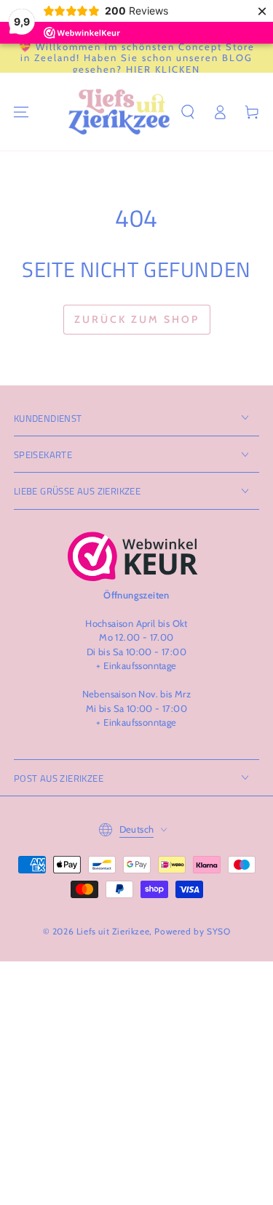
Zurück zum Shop (136, 319)
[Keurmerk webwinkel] (133, 556)
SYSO (218, 931)
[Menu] (21, 112)
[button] (188, 112)
